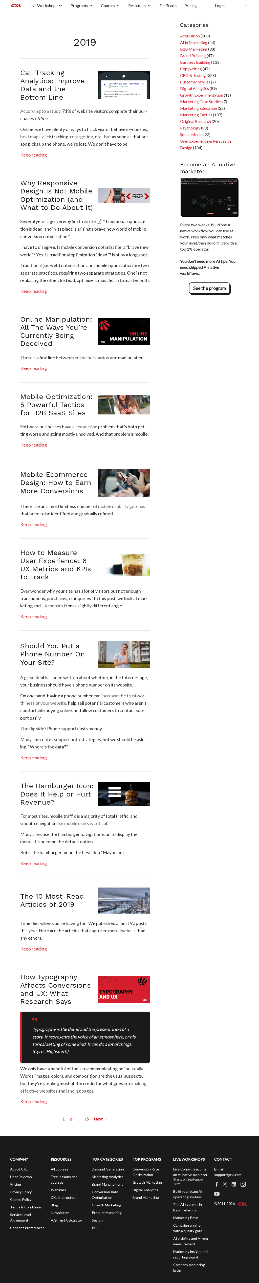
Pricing (15, 1184)
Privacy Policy (21, 1192)
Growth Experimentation (201, 95)
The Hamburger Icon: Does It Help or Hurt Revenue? (57, 794)
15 (86, 1118)
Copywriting (191, 68)
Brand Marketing (146, 1197)
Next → (100, 1118)
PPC (95, 1228)
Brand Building (193, 55)
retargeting (81, 136)
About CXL (19, 1169)
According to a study (40, 111)
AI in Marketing (193, 42)
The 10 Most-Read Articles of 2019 (52, 900)
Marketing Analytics (107, 1177)
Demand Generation (108, 1169)
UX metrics (52, 605)
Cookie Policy (20, 1199)
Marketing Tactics (196, 114)
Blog (54, 1205)
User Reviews (21, 1177)
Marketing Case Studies (201, 101)
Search (97, 1220)
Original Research (195, 121)
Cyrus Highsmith (50, 1051)
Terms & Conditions (26, 1207)
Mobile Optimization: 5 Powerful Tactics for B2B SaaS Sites (56, 404)
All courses (59, 1169)
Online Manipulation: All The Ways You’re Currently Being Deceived (56, 331)
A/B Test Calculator (66, 1220)
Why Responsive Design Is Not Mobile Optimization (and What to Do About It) (56, 195)
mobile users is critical (85, 823)
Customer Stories (195, 81)
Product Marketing (107, 1212)
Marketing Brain (185, 1217)
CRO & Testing (193, 75)
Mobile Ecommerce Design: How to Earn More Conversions (55, 482)
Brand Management (107, 1184)
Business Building (195, 62)
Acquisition (190, 35)
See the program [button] (209, 288)
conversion (86, 426)
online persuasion (92, 357)
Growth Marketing (106, 1205)
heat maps (30, 136)
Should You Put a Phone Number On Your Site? (52, 654)
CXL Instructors (63, 1197)
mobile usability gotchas (121, 506)
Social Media (191, 134)
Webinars (58, 1190)
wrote (90, 221)
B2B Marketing (193, 49)
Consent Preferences (27, 1228)
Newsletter (60, 1212)
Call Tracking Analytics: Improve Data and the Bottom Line (52, 85)
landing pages (79, 1091)
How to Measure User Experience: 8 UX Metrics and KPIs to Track (55, 564)
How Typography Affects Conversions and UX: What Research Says (55, 989)
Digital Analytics (194, 88)
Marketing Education (198, 108)
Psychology (190, 127)
